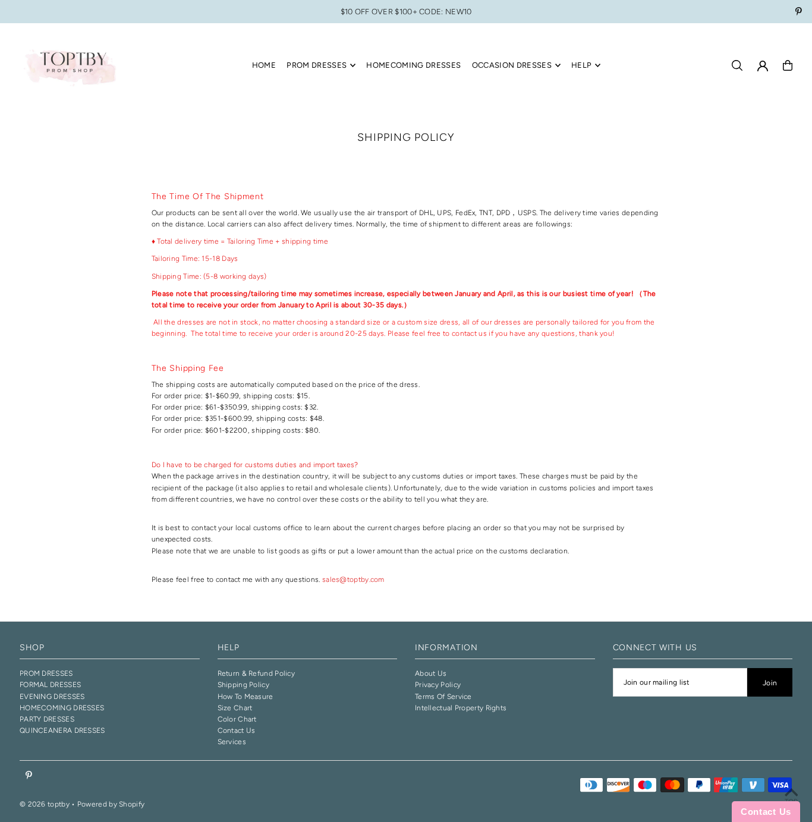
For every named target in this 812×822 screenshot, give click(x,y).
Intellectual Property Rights (460, 708)
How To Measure (245, 696)
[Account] (762, 66)
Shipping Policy (244, 685)
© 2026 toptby (45, 804)
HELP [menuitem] (581, 65)
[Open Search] (737, 65)
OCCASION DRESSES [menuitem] (512, 65)
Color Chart (237, 719)
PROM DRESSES (46, 673)
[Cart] (787, 65)
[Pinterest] (798, 12)
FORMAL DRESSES (50, 685)
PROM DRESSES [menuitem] (317, 65)
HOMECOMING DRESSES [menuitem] (413, 65)
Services (232, 742)
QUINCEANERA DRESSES (62, 730)
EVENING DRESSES (52, 696)
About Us (430, 673)
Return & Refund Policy (256, 673)
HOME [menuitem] (264, 65)
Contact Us (237, 730)
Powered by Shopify (110, 804)
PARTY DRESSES (47, 719)
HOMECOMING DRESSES (62, 708)
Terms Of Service (443, 696)
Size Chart (235, 708)
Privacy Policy (438, 685)
